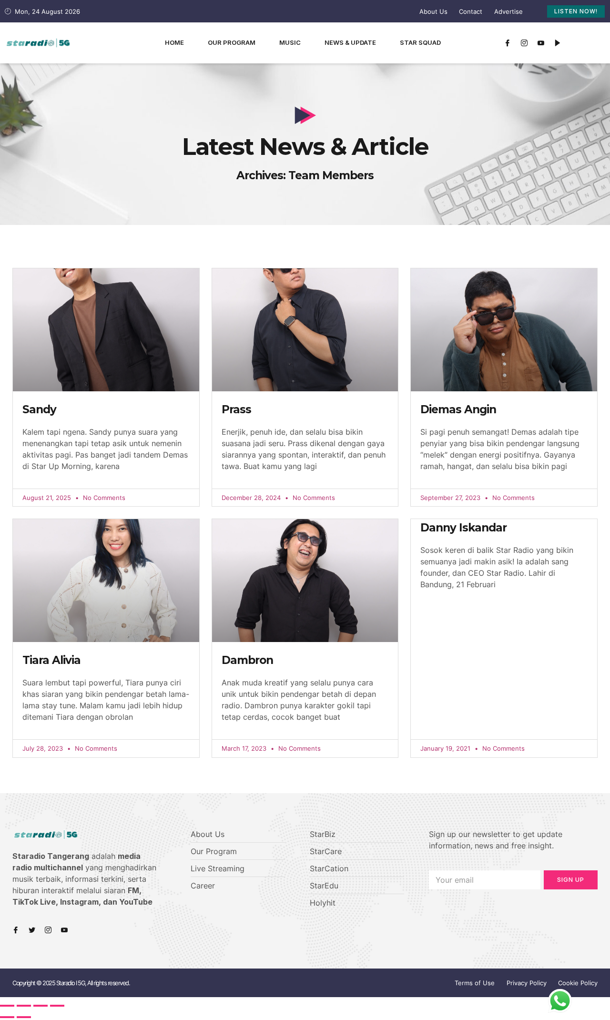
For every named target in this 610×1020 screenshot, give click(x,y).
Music (290, 42)
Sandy (39, 409)
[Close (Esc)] (7, 1006)
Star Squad (420, 42)
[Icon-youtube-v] (541, 43)
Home (174, 42)
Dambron (247, 660)
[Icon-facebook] (507, 43)
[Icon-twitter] (32, 930)
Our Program (231, 42)
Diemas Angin (458, 409)
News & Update (350, 42)
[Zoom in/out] (57, 1006)
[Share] (24, 1006)
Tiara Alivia (51, 660)
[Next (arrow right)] (24, 1017)
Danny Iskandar (463, 527)
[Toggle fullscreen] (40, 1006)
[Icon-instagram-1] (524, 43)
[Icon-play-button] (557, 43)
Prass (236, 409)
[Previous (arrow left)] (7, 1017)
